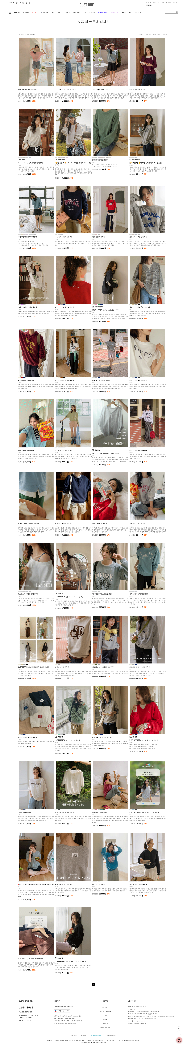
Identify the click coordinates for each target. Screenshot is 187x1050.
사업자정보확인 (154, 1011)
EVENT (105, 1019)
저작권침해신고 (105, 1027)
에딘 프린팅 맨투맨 (98, 237)
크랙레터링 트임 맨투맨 (137, 524)
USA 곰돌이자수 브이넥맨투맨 (102, 737)
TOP (53, 12)
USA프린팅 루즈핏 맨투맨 (138, 450)
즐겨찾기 (16, 3)
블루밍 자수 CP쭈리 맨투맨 (138, 594)
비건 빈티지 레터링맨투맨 (64, 237)
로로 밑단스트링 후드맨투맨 (64, 812)
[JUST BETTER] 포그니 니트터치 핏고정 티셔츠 (33, 667)
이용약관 (83, 1035)
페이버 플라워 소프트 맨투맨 (102, 594)
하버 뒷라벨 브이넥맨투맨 (64, 884)
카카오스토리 (20, 3)
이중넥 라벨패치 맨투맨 (137, 90)
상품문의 (105, 1023)
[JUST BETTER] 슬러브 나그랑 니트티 (30, 163)
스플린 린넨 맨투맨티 (25, 812)
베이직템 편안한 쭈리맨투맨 (27, 237)
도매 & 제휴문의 (111, 1035)
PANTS (68, 12)
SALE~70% (138, 12)
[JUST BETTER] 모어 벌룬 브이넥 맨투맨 (105, 453)
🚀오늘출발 (44, 12)
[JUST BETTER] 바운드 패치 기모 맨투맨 (105, 310)
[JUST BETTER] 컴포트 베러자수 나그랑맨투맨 (70, 961)
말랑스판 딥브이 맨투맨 (26, 450)
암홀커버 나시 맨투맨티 (100, 812)
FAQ (105, 1015)
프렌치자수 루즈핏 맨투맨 (138, 237)
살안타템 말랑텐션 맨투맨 (64, 450)
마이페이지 (169, 2)
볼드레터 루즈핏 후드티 (26, 380)
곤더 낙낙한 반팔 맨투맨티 (101, 90)
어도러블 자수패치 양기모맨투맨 (103, 667)
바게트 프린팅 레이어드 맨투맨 (28, 524)
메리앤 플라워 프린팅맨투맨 (27, 307)
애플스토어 (26, 3)
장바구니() (161, 2)
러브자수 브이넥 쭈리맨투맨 (64, 307)
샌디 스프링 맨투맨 (98, 884)
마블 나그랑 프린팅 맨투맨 (101, 380)
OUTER (60, 12)
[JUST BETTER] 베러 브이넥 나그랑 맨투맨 (143, 740)
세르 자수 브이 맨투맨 (99, 524)
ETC (130, 12)
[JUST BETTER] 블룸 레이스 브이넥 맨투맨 (69, 597)
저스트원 (74, 1035)
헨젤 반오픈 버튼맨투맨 (63, 524)
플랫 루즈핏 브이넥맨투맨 (138, 884)
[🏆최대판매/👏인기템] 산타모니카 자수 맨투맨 (145, 163)
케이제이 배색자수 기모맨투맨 (139, 667)
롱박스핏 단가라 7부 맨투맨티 (139, 307)
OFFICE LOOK (102, 12)
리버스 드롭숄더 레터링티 (138, 380)
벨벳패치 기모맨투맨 (62, 667)
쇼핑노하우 (105, 1007)
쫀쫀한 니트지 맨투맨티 (100, 160)
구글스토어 (29, 3)
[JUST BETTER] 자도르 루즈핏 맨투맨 (67, 740)
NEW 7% (26, 12)
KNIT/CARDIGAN (89, 12)
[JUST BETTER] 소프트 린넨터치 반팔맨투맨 (144, 812)
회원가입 (148, 2)
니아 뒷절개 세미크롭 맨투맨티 (65, 90)
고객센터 (175, 2)
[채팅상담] (179, 1040)
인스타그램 (23, 3)
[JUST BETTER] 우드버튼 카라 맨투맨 (30, 958)
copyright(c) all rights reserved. (93, 1042)
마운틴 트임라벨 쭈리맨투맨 (27, 737)
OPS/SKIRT (77, 12)
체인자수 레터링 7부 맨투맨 (64, 380)
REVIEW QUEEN (105, 1011)
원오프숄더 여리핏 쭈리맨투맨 (28, 594)
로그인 (154, 2)
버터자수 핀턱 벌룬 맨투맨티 (27, 90)
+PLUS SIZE (114, 12)
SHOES (124, 12)
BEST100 (17, 12)
